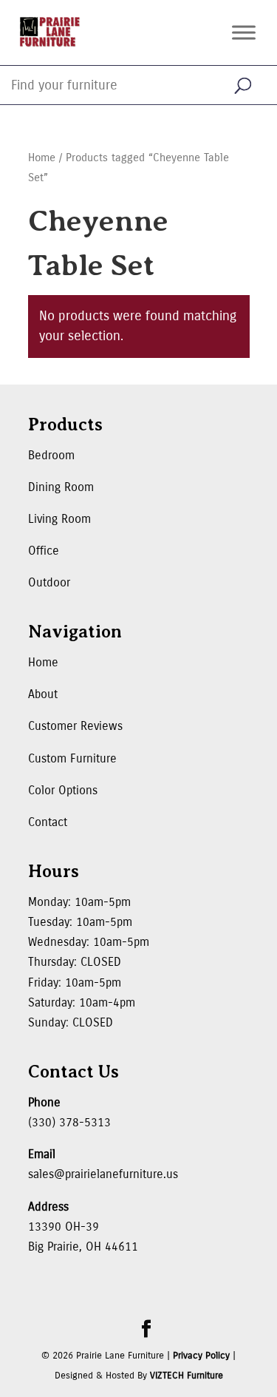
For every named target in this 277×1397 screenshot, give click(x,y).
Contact (47, 822)
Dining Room (61, 487)
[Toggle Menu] (244, 32)
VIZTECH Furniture (186, 1375)
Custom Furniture (72, 758)
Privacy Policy (201, 1356)
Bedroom (51, 455)
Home (41, 157)
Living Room (59, 519)
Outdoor (49, 582)
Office (43, 551)
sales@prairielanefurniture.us (103, 1174)
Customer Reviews (75, 726)
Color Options (63, 790)
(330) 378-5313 (69, 1122)
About (43, 694)
